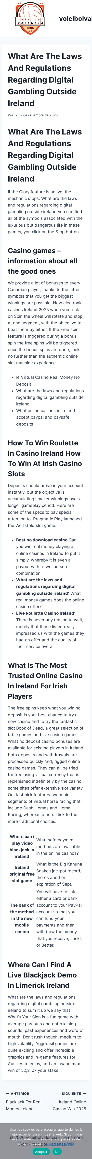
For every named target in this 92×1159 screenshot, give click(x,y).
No (57, 1152)
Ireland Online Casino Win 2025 (69, 1101)
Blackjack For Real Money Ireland (23, 1101)
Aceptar (41, 1152)
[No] (85, 1141)
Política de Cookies (59, 1144)
